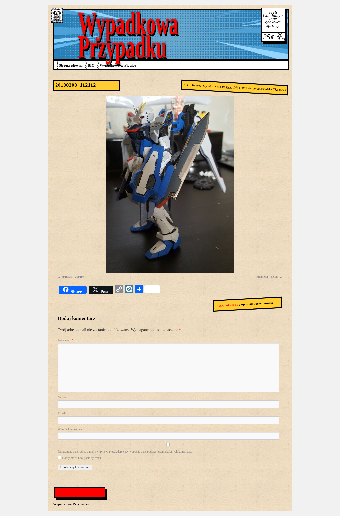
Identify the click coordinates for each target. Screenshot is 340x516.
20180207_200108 (73, 277)
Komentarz (65, 340)
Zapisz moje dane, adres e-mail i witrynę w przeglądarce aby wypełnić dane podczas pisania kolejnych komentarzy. (125, 451)
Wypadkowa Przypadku (128, 35)
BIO (91, 65)
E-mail (62, 413)
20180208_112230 (267, 277)
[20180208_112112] (170, 184)
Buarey (196, 85)
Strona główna (71, 65)
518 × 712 (271, 89)
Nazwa (62, 397)
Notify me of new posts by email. (82, 458)
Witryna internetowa (70, 429)
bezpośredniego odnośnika (256, 303)
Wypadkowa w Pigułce (118, 65)
